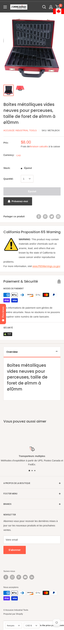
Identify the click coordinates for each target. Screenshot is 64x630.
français (10, 625)
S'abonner (15, 549)
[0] (58, 7)
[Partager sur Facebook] (38, 216)
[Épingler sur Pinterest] (45, 216)
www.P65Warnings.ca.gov (46, 266)
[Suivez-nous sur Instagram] (12, 577)
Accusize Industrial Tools (20, 130)
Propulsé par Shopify (13, 614)
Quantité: (8, 178)
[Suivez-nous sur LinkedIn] (31, 577)
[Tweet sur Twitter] (51, 216)
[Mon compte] (51, 7)
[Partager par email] (58, 216)
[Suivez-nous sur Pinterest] (18, 577)
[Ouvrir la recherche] (44, 7)
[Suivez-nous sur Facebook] (5, 577)
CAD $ (29, 625)
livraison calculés (39, 146)
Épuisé (32, 191)
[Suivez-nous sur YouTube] (25, 577)
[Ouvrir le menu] (5, 7)
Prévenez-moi (20, 201)
